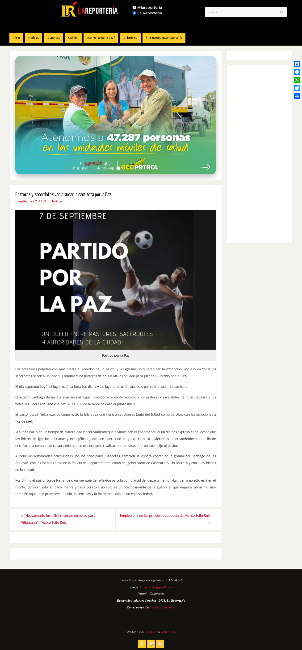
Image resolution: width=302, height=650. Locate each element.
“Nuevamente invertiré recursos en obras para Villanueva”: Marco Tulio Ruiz (58, 519)
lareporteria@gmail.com (156, 587)
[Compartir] (297, 96)
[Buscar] (281, 12)
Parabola (151, 632)
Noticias (56, 201)
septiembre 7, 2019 (32, 201)
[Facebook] (297, 64)
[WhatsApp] (297, 80)
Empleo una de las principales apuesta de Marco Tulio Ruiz (165, 519)
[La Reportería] (142, 644)
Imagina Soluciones (162, 607)
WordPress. (168, 632)
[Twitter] (297, 88)
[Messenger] (297, 72)
